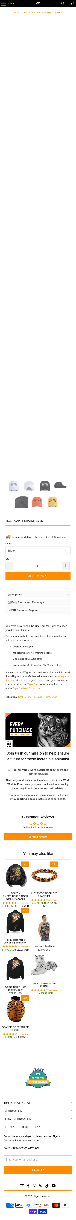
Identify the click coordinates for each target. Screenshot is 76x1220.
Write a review (38, 836)
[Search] (63, 3)
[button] (9, 903)
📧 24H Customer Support (38, 610)
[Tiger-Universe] (38, 3)
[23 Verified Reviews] (38, 1094)
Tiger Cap (37, 697)
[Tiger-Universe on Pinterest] (41, 1186)
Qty (7, 559)
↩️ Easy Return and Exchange (38, 602)
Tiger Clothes (50, 697)
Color (8, 543)
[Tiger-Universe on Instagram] (34, 1186)
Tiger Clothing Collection (26, 688)
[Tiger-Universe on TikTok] (47, 1186)
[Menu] (2, 3)
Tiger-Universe (42, 1196)
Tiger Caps (33, 684)
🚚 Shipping (38, 594)
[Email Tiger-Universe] (22, 1186)
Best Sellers (24, 697)
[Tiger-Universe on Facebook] (28, 1186)
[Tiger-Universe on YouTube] (53, 1186)
